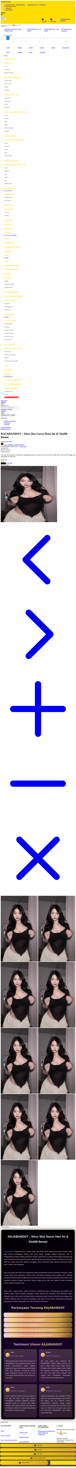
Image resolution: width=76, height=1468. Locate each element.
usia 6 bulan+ (7, 200)
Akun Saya (4, 400)
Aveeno (20, 52)
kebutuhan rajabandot (12, 77)
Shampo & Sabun (9, 330)
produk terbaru (10, 59)
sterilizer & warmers (11, 265)
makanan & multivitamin (13, 296)
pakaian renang (10, 136)
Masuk (3, 402)
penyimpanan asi (8, 306)
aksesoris (6, 131)
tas (5, 66)
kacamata (6, 69)
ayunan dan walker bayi (13, 380)
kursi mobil (8, 209)
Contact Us (63, 21)
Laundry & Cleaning (9, 354)
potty (6, 366)
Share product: (5, 465)
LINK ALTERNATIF (39, 1458)
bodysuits (6, 90)
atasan (6, 115)
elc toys (6, 394)
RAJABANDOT (9, 1251)
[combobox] (9, 408)
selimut (7, 238)
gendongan (8, 220)
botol (6, 261)
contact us (64, 31)
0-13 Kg (6, 212)
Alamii (42, 47)
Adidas (20, 47)
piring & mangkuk (9, 284)
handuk (7, 374)
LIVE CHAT (25, 1462)
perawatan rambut (9, 333)
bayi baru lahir (8, 197)
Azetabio (42, 52)
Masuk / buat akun (9, 421)
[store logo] (15, 26)
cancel (3, 411)
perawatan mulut (8, 336)
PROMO (39, 1445)
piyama (6, 87)
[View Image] (19, 961)
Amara (53, 47)
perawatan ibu (9, 344)
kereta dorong (9, 194)
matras (6, 255)
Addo (8, 47)
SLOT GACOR (5, 1435)
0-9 (66, 42)
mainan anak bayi (10, 388)
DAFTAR (53, 21)
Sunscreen (7, 327)
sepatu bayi (7, 98)
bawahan (6, 118)
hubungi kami (23, 1432)
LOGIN (44, 21)
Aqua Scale (65, 47)
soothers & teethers (11, 269)
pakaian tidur (7, 80)
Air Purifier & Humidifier (11, 361)
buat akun (7, 422)
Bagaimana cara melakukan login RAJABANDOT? (25, 1320)
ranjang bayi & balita (12, 247)
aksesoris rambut (8, 72)
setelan (6, 124)
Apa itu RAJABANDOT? (15, 1315)
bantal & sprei (9, 243)
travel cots (8, 224)
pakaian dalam (8, 155)
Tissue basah (7, 351)
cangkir (6, 281)
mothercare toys (8, 391)
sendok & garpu (8, 287)
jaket (5, 152)
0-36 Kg (6, 215)
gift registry (42, 4)
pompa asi (7, 303)
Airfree (31, 47)
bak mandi (8, 370)
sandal (6, 104)
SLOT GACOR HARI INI (9, 1440)
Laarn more (23, 446)
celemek (7, 273)
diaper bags (8, 229)
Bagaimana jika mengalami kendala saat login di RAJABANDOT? (31, 1330)
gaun (5, 121)
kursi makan (9, 314)
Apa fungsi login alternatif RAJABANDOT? (22, 1325)
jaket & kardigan (8, 128)
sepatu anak (7, 101)
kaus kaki (6, 107)
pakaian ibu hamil (11, 160)
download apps (20, 4)
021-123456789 (24, 1442)
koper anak (8, 205)
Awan (30, 52)
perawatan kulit (8, 323)
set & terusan (7, 83)
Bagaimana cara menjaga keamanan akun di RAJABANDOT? (30, 1335)
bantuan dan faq (24, 1437)
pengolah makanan (11, 292)
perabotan (8, 251)
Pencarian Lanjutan (6, 409)
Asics (8, 52)
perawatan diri (8, 339)
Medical (6, 358)
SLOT (3, 1431)
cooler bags (7, 310)
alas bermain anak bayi (12, 384)
